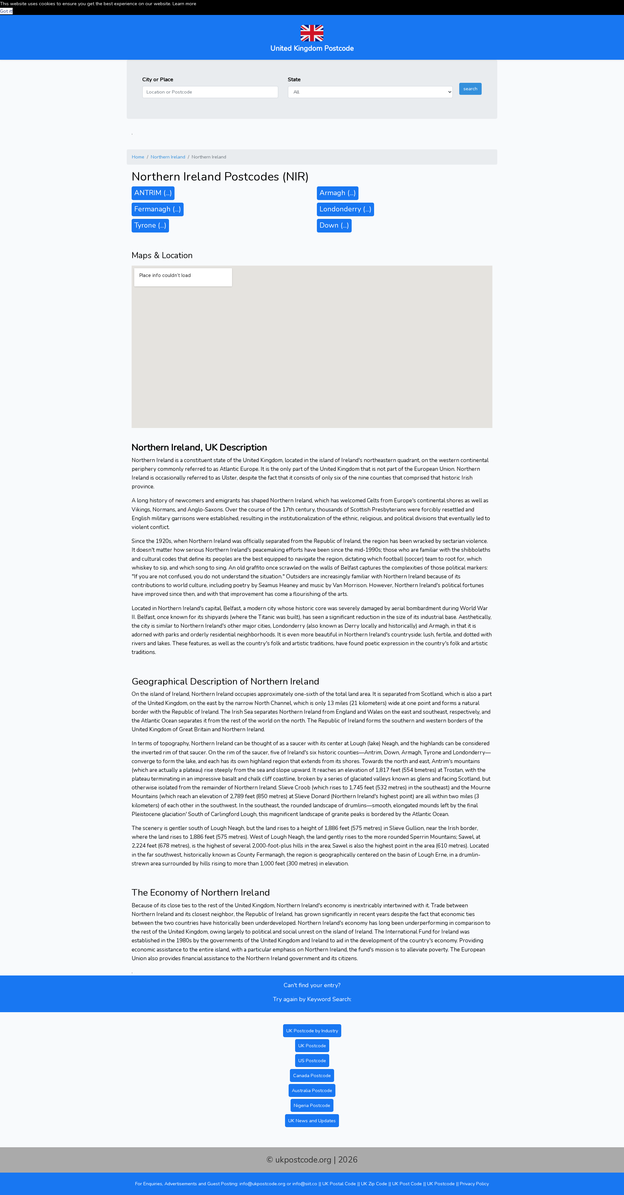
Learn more (184, 3)
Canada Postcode (312, 1075)
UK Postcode (312, 1045)
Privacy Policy (474, 1183)
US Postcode (312, 1060)
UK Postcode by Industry (312, 1030)
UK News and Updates (312, 1120)
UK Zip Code (374, 1183)
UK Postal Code (339, 1183)
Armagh (337, 193)
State (294, 79)
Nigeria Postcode (312, 1105)
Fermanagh (157, 209)
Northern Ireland (168, 157)
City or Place (157, 79)
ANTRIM (153, 193)
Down (334, 225)
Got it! (6, 11)
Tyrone (150, 225)
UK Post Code (407, 1183)
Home (138, 157)
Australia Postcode (312, 1090)
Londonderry (345, 209)
